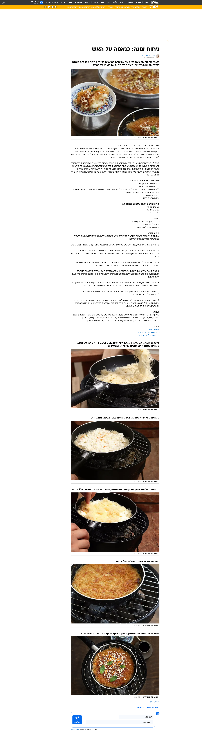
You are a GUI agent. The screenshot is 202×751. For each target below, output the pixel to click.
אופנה (70, 2)
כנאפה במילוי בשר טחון (148, 335)
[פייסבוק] (45, 6)
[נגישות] (3, 2)
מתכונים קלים (80, 7)
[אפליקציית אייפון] (52, 6)
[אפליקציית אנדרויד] (55, 6)
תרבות (122, 2)
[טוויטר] (49, 6)
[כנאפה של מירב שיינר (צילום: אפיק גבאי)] (115, 104)
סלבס (115, 2)
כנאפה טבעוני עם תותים (148, 332)
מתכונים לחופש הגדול (115, 7)
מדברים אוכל (101, 7)
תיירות (87, 2)
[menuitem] (145, 2)
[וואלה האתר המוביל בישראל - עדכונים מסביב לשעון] (155, 2)
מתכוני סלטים (91, 7)
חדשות (146, 2)
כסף (108, 2)
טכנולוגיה (78, 2)
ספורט (138, 2)
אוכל (103, 2)
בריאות (95, 2)
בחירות (130, 2)
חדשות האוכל (142, 7)
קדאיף (152, 702)
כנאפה (157, 702)
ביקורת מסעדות (130, 7)
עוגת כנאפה (153, 329)
